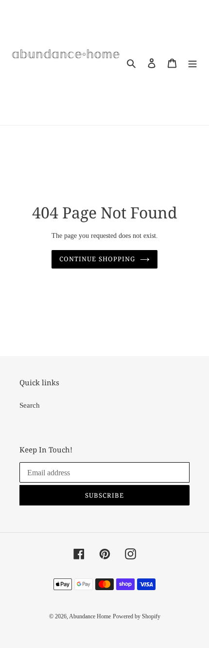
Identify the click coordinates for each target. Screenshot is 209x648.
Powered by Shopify (136, 616)
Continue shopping (97, 258)
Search (29, 405)
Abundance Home (90, 616)
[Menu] (192, 62)
